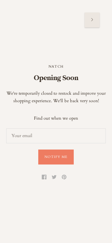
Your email (21, 128)
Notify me (56, 157)
